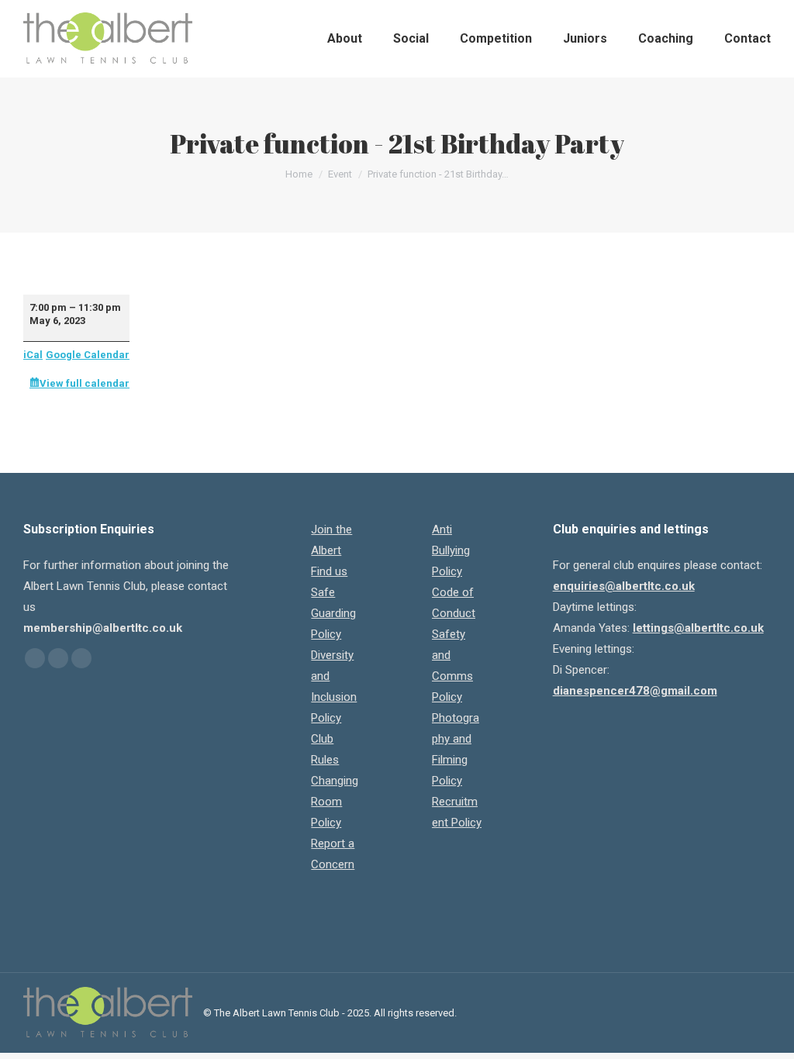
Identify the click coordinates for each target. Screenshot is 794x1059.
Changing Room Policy (334, 802)
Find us (329, 571)
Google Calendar (87, 354)
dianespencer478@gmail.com (635, 691)
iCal (33, 354)
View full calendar (84, 383)
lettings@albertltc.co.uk (698, 628)
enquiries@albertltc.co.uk (624, 586)
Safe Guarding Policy (333, 613)
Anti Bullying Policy (451, 550)
